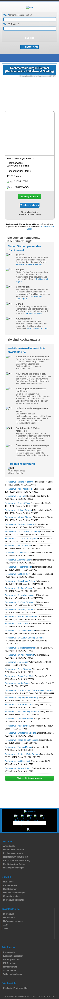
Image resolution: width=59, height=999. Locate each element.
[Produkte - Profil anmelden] (2, 988)
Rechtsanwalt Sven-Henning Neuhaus (22, 712)
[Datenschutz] (2, 917)
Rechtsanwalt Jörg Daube (16, 662)
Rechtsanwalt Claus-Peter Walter (19, 676)
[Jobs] (2, 928)
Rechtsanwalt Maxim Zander (17, 683)
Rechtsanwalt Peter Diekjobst (18, 669)
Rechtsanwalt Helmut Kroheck (18, 510)
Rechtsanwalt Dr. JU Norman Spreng (21, 538)
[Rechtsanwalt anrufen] (2, 849)
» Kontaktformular (15, 473)
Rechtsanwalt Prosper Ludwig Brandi (21, 616)
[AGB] (2, 924)
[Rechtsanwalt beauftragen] (2, 856)
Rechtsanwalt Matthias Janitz (18, 761)
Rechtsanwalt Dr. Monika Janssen (20, 595)
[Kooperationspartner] (2, 955)
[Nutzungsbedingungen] (2, 867)
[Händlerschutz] (2, 966)
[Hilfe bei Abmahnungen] (2, 892)
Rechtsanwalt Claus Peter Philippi (20, 581)
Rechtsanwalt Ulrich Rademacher (20, 648)
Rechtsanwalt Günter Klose (17, 553)
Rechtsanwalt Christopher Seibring (20, 733)
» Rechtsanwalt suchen (37, 328)
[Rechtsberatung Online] (2, 864)
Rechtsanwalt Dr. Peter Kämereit (19, 655)
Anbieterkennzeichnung (30, 214)
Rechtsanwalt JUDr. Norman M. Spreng (22, 531)
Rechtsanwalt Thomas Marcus (18, 747)
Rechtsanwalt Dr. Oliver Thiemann (20, 602)
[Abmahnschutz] (2, 970)
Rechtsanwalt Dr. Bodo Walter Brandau (22, 754)
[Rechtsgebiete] (2, 885)
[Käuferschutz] (2, 963)
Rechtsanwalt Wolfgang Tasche (19, 609)
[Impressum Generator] (2, 899)
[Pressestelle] (2, 952)
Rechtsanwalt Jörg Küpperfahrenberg (21, 697)
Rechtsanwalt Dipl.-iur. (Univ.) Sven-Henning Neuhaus (29, 690)
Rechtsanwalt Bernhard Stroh (18, 768)
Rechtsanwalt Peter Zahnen (17, 726)
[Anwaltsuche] (2, 846)
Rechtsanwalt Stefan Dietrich (18, 546)
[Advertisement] (29, 133)
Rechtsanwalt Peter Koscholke (18, 489)
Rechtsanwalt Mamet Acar (16, 623)
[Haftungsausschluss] (2, 921)
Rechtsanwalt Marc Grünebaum (19, 704)
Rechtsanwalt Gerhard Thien (17, 503)
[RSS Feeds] (2, 881)
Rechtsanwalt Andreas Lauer (18, 560)
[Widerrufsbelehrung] (2, 974)
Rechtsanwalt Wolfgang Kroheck (19, 524)
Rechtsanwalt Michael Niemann (19, 482)
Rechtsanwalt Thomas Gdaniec (19, 719)
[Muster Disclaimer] (2, 896)
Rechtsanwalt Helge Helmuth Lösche (21, 740)
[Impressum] (2, 913)
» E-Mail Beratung (34, 313)
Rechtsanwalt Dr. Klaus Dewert (18, 588)
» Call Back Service (16, 471)
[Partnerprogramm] (2, 959)
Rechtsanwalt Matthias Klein (17, 574)
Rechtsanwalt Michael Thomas (18, 517)
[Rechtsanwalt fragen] (2, 853)
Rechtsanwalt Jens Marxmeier (18, 567)
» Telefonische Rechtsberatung (32, 263)
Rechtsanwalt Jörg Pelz (15, 496)
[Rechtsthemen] (2, 889)
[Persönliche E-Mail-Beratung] (2, 860)
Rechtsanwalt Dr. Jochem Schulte (20, 631)
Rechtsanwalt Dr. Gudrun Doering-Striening (24, 638)
